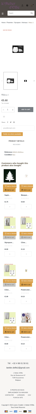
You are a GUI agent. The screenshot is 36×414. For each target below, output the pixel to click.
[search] (31, 13)
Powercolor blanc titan (25, 290)
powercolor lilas (25, 337)
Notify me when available (12, 134)
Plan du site (18, 397)
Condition (8, 155)
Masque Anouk (24, 195)
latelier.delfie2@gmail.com (18, 368)
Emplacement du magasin (18, 392)
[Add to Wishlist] (4, 116)
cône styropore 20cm (25, 243)
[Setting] (27, 5)
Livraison (20, 395)
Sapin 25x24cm (7, 195)
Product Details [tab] (16, 141)
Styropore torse (8, 243)
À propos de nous (17, 390)
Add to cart (25, 109)
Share (7, 122)
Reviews (16, 144)
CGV (29, 395)
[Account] (22, 5)
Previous (2, 81)
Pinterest (14, 122)
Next (34, 81)
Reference (8, 152)
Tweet (10, 122)
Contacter (9, 395)
